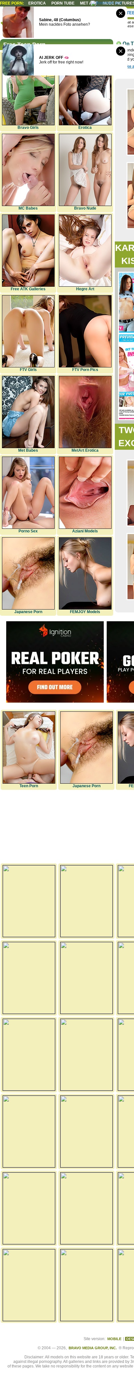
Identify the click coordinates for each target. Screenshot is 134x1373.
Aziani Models (85, 531)
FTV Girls (28, 369)
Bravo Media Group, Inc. (93, 1348)
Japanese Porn (28, 612)
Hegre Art (85, 289)
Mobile (114, 1339)
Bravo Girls (28, 127)
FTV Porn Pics (85, 369)
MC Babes (28, 208)
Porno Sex (28, 531)
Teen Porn (29, 786)
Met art (88, 3)
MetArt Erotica (85, 450)
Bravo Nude (85, 208)
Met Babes (28, 450)
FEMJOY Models (85, 612)
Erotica (37, 3)
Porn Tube (62, 3)
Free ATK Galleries (28, 289)
